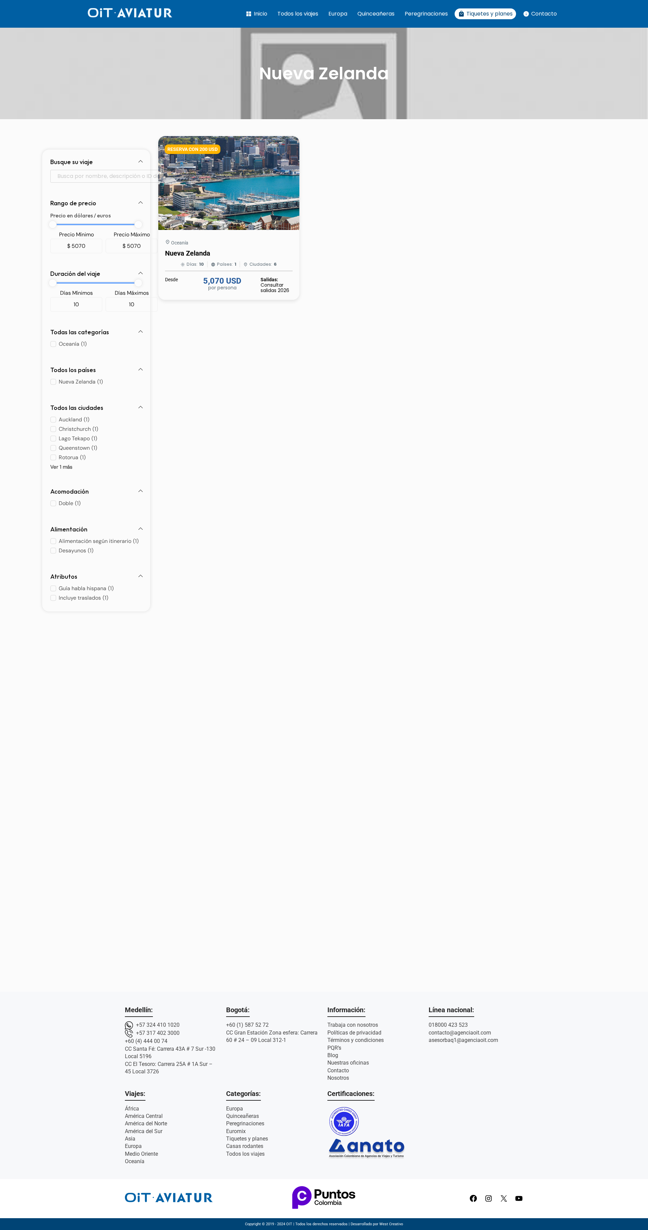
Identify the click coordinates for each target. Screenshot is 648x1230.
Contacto (540, 14)
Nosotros (338, 1078)
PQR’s (334, 1048)
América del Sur (143, 1131)
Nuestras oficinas (348, 1062)
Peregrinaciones (426, 14)
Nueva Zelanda (187, 253)
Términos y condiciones (355, 1040)
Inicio (256, 14)
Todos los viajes (297, 14)
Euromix (236, 1131)
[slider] (53, 224)
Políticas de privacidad (354, 1032)
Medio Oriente (141, 1154)
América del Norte (146, 1123)
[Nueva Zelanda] (228, 228)
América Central (144, 1116)
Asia (130, 1138)
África (132, 1108)
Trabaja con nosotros (352, 1025)
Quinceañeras (376, 14)
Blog (332, 1055)
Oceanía (179, 242)
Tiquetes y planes (485, 14)
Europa (337, 14)
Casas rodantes (244, 1146)
